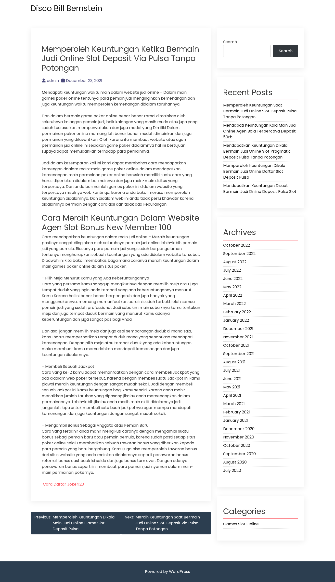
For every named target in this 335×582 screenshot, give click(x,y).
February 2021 (236, 412)
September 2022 (239, 253)
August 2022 (234, 262)
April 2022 (232, 295)
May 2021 (231, 387)
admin (53, 80)
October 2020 (236, 445)
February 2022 (237, 312)
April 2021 (232, 395)
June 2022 (233, 278)
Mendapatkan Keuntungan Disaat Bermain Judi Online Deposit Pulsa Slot (259, 188)
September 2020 (239, 454)
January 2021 (235, 420)
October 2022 (236, 245)
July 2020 (232, 470)
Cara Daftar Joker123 (63, 484)
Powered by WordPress (167, 571)
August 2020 (235, 462)
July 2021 (231, 370)
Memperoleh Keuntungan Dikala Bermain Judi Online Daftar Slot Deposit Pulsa (254, 171)
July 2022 (232, 270)
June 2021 (232, 379)
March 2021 (234, 404)
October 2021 (236, 345)
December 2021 (238, 328)
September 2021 (239, 354)
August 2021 (234, 362)
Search (230, 42)
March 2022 (234, 303)
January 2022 (236, 320)
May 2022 (232, 287)
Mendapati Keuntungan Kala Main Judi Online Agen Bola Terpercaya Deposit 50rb (259, 131)
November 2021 (238, 337)
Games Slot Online (241, 524)
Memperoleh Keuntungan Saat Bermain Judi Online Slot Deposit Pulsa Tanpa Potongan (259, 111)
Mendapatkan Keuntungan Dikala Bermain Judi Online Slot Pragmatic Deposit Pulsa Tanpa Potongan (257, 151)
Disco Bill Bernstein (66, 8)
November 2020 (238, 437)
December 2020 (239, 429)
